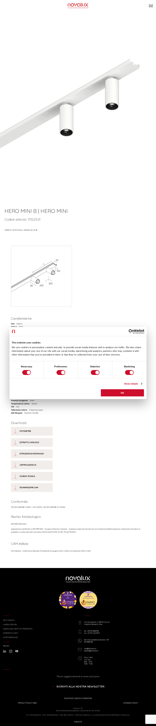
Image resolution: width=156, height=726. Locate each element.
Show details (131, 383)
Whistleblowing (10, 637)
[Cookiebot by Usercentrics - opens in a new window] (131, 331)
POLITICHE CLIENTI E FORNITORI (78, 698)
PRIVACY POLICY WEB (27, 703)
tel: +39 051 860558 (91, 631)
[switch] (61, 372)
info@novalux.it (90, 649)
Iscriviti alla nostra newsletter (80, 686)
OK (122, 393)
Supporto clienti (10, 633)
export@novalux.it (91, 651)
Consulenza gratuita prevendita (17, 629)
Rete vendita (8, 620)
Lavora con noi (10, 625)
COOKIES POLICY (130, 703)
